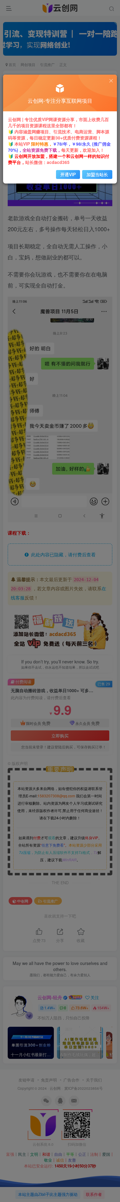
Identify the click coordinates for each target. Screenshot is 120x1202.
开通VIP (68, 174)
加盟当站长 (97, 174)
